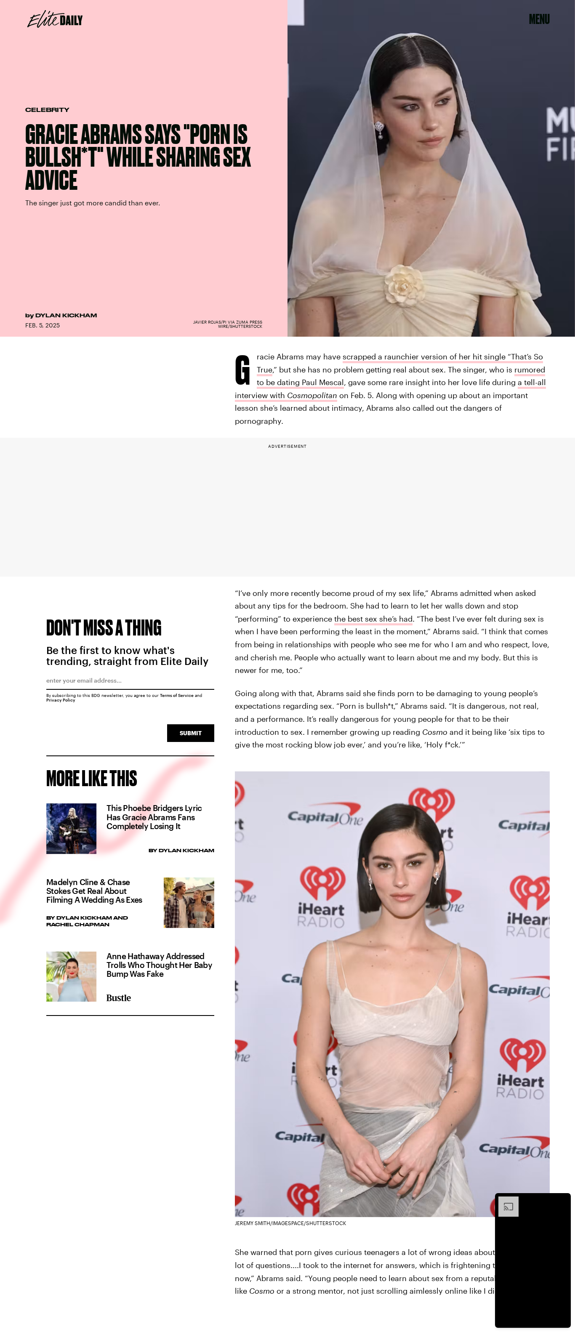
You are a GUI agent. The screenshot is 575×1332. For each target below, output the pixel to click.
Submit (191, 733)
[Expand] (504, 1201)
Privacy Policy (60, 699)
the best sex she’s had (373, 618)
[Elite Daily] (55, 19)
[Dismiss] (561, 1201)
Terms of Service (177, 695)
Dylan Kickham (66, 315)
